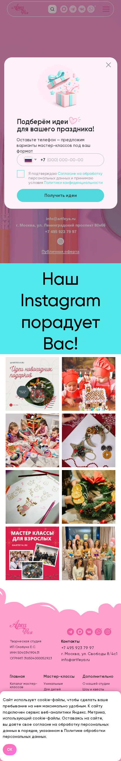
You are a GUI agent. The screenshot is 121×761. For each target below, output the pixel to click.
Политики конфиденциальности (73, 183)
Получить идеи (60, 195)
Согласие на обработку (80, 173)
